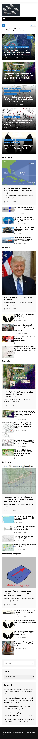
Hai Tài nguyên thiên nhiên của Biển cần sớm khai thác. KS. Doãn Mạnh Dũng (24, 632)
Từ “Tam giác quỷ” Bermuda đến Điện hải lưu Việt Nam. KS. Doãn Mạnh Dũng (19, 190)
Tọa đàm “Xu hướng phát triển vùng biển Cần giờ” (24, 537)
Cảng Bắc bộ (8, 117)
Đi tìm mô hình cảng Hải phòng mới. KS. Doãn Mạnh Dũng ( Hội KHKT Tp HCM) (18, 122)
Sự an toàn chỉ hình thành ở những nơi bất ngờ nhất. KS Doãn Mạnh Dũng (24, 327)
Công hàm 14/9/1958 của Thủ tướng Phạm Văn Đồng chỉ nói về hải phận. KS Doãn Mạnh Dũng (25, 348)
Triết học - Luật (15, 142)
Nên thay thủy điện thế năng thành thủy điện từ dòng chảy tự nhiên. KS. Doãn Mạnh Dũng (17, 593)
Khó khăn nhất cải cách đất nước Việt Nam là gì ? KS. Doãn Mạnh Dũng (25, 338)
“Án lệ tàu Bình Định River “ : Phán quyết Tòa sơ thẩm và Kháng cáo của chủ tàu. (23, 239)
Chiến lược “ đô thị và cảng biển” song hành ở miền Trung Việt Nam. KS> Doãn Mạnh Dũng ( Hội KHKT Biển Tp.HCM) (19, 700)
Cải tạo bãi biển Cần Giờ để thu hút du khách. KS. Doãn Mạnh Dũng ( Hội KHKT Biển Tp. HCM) (18, 499)
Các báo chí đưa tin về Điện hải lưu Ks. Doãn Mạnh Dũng (24, 209)
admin (7, 57)
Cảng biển (7, 47)
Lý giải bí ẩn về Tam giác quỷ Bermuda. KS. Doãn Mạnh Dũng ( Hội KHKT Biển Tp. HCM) (16, 26)
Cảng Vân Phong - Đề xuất (11, 91)
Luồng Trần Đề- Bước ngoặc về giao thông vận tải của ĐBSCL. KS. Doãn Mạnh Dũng (18, 52)
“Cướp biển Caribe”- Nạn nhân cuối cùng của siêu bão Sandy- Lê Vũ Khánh (24, 229)
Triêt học (7, 142)
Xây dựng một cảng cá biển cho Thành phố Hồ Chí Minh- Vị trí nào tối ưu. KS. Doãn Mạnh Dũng (18, 692)
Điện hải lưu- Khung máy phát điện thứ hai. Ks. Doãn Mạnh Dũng (23, 643)
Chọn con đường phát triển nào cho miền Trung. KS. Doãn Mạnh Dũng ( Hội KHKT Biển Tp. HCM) (18, 99)
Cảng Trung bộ (16, 88)
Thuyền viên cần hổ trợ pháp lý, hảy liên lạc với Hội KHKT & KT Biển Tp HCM (24, 219)
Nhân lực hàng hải (9, 139)
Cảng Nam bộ (16, 47)
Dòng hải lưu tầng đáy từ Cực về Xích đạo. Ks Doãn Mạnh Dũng (24, 612)
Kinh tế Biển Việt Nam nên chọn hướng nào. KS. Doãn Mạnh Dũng (25, 621)
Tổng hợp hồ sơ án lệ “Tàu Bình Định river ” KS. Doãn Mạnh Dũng (18, 147)
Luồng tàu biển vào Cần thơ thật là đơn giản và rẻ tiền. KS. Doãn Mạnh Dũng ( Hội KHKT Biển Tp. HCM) (18, 76)
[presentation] (31, 25)
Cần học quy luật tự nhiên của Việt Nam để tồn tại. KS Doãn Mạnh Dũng (24, 518)
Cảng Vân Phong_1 (25, 91)
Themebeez (8, 735)
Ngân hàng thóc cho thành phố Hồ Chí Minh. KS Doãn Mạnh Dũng (24, 316)
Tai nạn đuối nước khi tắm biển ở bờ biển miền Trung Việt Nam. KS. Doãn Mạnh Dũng (24, 527)
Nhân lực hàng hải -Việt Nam (23, 139)
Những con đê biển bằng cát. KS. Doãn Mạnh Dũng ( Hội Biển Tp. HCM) (17, 708)
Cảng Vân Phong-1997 (10, 93)
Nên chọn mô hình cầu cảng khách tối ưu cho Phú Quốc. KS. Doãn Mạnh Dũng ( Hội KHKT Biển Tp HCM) (24, 452)
